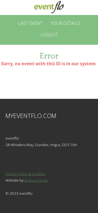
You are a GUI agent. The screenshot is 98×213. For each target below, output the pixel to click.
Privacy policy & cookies (25, 173)
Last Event (30, 23)
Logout (49, 35)
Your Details (65, 23)
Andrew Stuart (36, 180)
